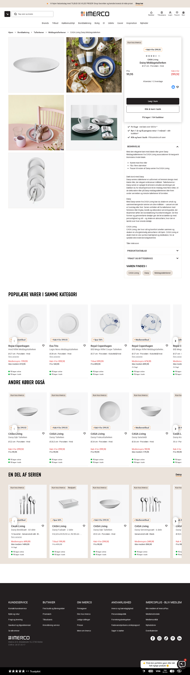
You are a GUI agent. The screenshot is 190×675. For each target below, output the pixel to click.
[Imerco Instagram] (159, 638)
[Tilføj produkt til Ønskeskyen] (173, 87)
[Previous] (14, 341)
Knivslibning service (51, 625)
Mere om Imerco (84, 630)
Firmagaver (82, 608)
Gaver (120, 23)
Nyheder (144, 23)
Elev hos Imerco (84, 614)
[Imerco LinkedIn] (179, 638)
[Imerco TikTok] (166, 638)
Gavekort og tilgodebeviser (19, 625)
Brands (45, 23)
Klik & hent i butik (153, 109)
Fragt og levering (15, 619)
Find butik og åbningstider (54, 608)
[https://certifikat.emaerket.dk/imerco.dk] (179, 671)
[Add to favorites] (177, 87)
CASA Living (134, 273)
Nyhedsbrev (151, 625)
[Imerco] (95, 14)
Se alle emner (13, 630)
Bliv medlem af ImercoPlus (157, 608)
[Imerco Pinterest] (173, 638)
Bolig (97, 23)
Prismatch (47, 614)
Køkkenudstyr (68, 23)
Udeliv (111, 23)
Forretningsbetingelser (121, 619)
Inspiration (131, 23)
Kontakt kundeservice (17, 608)
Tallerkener (39, 32)
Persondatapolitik (118, 614)
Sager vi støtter (117, 630)
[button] (152, 59)
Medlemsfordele (153, 614)
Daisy (147, 273)
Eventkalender (152, 630)
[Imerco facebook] (152, 638)
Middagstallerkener (57, 32)
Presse (80, 625)
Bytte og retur (14, 614)
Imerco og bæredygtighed (122, 608)
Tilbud (55, 23)
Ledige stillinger (83, 619)
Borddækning (84, 23)
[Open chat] (7, 14)
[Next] (175, 341)
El (104, 23)
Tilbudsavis (47, 619)
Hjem (10, 32)
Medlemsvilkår (152, 619)
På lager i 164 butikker (153, 117)
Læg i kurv (153, 101)
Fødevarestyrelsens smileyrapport (125, 625)
